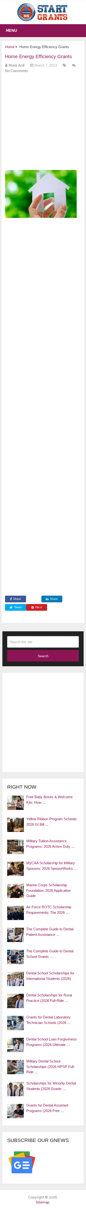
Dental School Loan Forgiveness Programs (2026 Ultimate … (51, 1042)
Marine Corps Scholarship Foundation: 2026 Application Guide (48, 890)
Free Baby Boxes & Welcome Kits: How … (49, 799)
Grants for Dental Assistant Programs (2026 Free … (47, 1108)
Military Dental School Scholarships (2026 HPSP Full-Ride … (50, 1066)
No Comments (16, 71)
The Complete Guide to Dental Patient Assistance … (49, 932)
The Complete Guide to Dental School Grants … (49, 954)
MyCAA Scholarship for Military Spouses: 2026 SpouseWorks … (51, 865)
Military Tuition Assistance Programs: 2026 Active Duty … (50, 843)
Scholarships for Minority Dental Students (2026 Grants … (51, 1086)
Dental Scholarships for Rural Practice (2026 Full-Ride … (49, 998)
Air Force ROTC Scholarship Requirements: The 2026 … (48, 910)
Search (43, 656)
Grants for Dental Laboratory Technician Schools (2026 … (48, 1020)
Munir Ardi (16, 65)
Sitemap (42, 1202)
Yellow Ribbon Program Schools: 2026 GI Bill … (51, 821)
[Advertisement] (43, 123)
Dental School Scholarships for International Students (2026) (50, 976)
